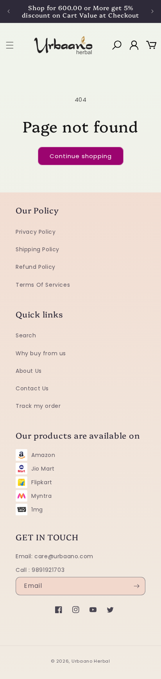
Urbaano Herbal (91, 661)
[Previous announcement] (8, 11)
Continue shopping (81, 156)
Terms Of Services (43, 285)
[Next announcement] (152, 11)
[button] (9, 45)
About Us (29, 371)
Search (26, 335)
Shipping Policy (37, 249)
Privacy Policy (35, 232)
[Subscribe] (136, 586)
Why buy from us (41, 353)
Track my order (38, 406)
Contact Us (32, 388)
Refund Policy (35, 267)
